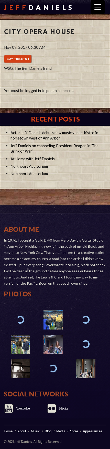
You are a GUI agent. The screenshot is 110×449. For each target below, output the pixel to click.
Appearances (92, 431)
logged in (33, 90)
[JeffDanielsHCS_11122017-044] (86, 369)
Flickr (63, 408)
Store (74, 431)
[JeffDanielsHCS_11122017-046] (53, 369)
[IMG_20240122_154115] (53, 320)
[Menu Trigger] (98, 7)
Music (35, 431)
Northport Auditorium (29, 166)
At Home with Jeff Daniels (32, 158)
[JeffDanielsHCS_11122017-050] (20, 369)
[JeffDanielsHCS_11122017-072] (86, 344)
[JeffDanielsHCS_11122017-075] (53, 344)
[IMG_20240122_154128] (20, 320)
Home (8, 431)
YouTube (23, 408)
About (21, 431)
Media (60, 431)
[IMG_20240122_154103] (20, 344)
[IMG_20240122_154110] (86, 320)
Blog (48, 431)
